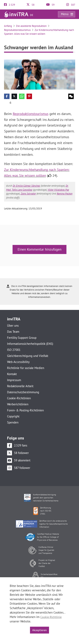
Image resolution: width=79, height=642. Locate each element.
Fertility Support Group (21, 337)
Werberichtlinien (17, 404)
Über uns (13, 325)
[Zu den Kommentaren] (71, 96)
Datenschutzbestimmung (23, 392)
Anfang (8, 26)
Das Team (13, 331)
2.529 (11, 4)
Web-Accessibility (18, 361)
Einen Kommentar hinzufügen (39, 249)
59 (52, 4)
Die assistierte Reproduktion (31, 26)
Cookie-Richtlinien (19, 398)
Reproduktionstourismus (17, 30)
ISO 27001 (13, 349)
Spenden (12, 422)
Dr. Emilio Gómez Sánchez (26, 185)
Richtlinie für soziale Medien (25, 367)
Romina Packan (65, 193)
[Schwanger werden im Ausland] (39, 74)
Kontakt (12, 373)
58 (32, 4)
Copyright (13, 416)
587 (72, 4)
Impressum (14, 380)
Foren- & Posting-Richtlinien (25, 410)
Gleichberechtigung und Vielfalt (27, 355)
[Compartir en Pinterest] (29, 96)
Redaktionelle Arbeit (20, 386)
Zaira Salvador (28, 193)
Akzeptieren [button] (39, 630)
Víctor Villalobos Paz (58, 189)
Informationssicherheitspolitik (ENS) (30, 343)
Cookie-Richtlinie (51, 617)
